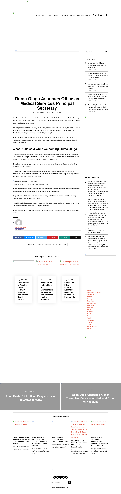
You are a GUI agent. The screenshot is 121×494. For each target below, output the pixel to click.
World (89, 329)
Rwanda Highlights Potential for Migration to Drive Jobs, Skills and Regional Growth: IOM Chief (98, 107)
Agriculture (90, 295)
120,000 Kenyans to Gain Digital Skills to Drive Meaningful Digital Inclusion (98, 86)
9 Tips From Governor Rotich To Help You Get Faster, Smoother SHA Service (21, 440)
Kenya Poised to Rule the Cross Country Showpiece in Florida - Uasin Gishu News (97, 201)
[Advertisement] (60, 32)
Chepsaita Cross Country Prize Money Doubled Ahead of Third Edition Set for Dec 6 (98, 223)
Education (90, 301)
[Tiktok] (104, 15)
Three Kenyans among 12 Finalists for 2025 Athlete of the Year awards (98, 246)
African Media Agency (84, 15)
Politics (56, 15)
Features (90, 307)
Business (65, 15)
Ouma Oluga (57, 244)
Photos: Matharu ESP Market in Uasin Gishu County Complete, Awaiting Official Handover (97, 96)
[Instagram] (98, 15)
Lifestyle (90, 312)
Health (59, 112)
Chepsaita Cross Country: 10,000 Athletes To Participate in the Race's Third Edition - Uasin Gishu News (97, 216)
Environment (91, 305)
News (89, 314)
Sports (72, 15)
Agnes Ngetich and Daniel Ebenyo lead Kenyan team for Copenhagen (97, 65)
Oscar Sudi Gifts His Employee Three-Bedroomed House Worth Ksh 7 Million (98, 193)
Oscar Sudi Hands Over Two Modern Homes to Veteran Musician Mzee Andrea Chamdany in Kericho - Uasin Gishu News (97, 185)
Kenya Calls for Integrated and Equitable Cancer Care (60, 439)
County (49, 15)
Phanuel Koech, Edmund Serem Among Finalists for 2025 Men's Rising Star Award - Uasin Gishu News (98, 239)
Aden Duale (31, 244)
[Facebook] (93, 15)
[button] (106, 52)
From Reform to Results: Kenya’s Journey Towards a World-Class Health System (23, 291)
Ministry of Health (40, 112)
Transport (90, 322)
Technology (91, 320)
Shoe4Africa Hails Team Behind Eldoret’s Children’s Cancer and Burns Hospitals (79, 444)
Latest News (40, 15)
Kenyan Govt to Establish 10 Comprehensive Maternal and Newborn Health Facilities (47, 291)
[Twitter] (96, 15)
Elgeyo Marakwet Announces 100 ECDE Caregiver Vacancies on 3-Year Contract (98, 75)
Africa (89, 290)
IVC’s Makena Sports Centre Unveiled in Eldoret (97, 232)
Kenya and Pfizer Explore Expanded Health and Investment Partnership (69, 289)
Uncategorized (92, 326)
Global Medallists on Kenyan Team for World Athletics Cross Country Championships (98, 207)
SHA (65, 244)
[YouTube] (101, 15)
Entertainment (91, 303)
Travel (89, 324)
